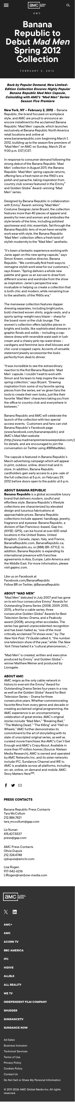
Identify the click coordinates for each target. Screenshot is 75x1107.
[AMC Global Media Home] (37, 5)
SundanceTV (13, 1019)
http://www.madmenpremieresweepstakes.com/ (39, 440)
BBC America (14, 950)
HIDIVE (9, 967)
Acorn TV (11, 942)
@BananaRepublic (47, 585)
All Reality (12, 985)
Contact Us (11, 1074)
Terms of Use (12, 1057)
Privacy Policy (12, 1063)
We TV (8, 993)
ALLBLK (9, 976)
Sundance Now (16, 1027)
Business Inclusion (15, 1045)
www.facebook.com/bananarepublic (31, 432)
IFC (6, 959)
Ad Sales (9, 1040)
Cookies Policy (13, 1068)
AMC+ (8, 924)
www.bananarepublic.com (22, 138)
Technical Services (15, 1051)
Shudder (10, 1010)
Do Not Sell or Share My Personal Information (32, 1080)
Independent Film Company (25, 1002)
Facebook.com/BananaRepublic (27, 580)
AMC (37, 13)
